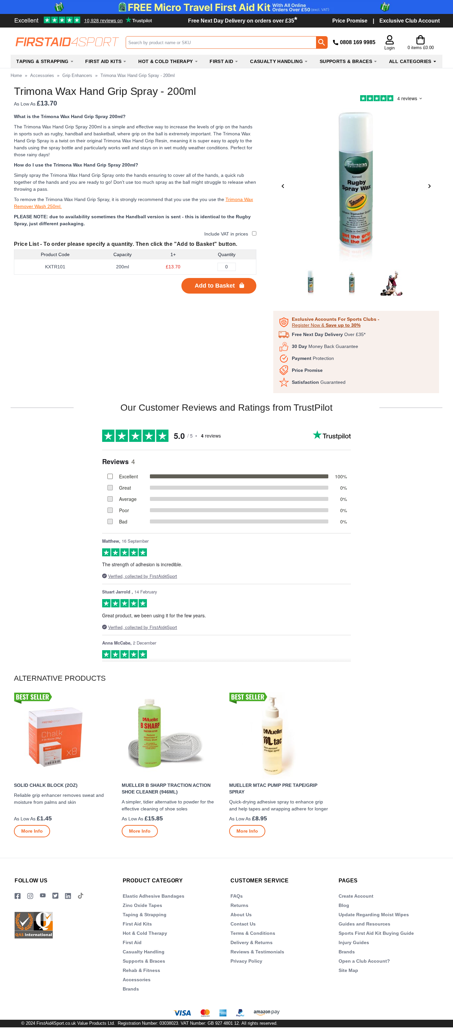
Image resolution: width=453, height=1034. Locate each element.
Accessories (42, 75)
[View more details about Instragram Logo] (30, 896)
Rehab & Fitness (141, 970)
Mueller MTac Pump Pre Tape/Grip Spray (273, 788)
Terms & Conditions (252, 933)
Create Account (356, 896)
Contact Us (243, 924)
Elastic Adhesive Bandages (153, 896)
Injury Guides (354, 942)
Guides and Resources (364, 924)
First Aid (132, 942)
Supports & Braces (144, 961)
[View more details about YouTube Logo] (43, 896)
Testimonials (61, 17)
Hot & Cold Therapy (145, 933)
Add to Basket (215, 285)
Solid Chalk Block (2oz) (46, 785)
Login (389, 47)
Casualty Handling (143, 951)
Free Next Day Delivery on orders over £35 (242, 21)
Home (16, 75)
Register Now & (326, 325)
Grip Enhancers (77, 75)
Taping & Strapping (144, 914)
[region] (65, 735)
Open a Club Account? (364, 961)
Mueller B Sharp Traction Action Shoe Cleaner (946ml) (166, 788)
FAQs (236, 896)
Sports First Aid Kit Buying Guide (376, 933)
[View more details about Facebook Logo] (18, 896)
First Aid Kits (137, 924)
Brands (131, 989)
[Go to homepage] (68, 41)
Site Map (348, 970)
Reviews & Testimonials (257, 951)
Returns (239, 905)
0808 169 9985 (357, 42)
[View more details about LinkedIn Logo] (68, 896)
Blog (344, 905)
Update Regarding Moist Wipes (374, 914)
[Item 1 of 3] (356, 186)
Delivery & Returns (251, 942)
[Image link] (55, 896)
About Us (241, 914)
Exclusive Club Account (409, 21)
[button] (389, 43)
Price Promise (349, 21)
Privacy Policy (246, 961)
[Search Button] (321, 42)
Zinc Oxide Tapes (142, 905)
